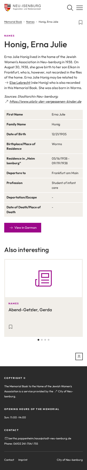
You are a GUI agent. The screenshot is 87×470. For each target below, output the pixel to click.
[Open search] (70, 7)
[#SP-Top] (79, 356)
